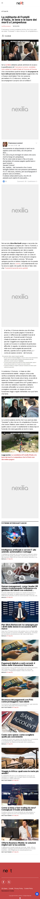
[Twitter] (8, 881)
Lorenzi (17, 264)
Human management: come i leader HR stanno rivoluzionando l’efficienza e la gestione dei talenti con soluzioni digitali (19, 588)
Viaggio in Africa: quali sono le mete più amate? (20, 772)
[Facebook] (2, 881)
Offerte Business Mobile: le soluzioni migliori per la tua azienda (18, 844)
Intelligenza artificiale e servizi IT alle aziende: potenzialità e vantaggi (18, 551)
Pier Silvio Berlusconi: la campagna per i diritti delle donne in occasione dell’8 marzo (19, 627)
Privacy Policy (18, 888)
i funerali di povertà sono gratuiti (16, 268)
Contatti (11, 888)
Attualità (4, 11)
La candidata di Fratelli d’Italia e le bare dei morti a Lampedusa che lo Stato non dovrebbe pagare (19, 457)
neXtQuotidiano (6, 26)
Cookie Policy (28, 888)
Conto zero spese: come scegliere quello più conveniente (17, 736)
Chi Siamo (4, 888)
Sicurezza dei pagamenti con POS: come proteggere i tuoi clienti (17, 701)
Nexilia (3, 559)
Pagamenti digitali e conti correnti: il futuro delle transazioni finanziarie (18, 664)
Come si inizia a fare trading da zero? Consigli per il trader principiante (18, 809)
